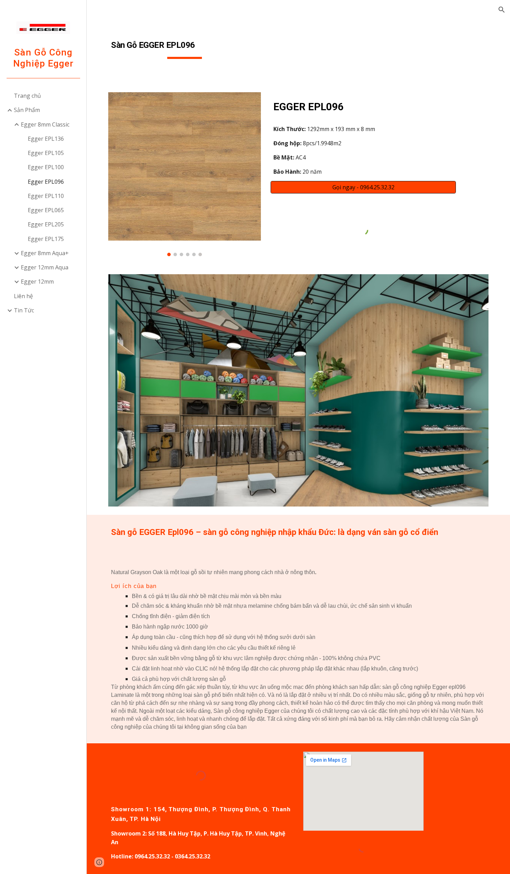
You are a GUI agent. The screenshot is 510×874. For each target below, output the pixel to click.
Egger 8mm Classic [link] (45, 124)
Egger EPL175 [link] (46, 239)
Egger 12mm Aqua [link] (44, 267)
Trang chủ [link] (27, 95)
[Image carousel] (184, 174)
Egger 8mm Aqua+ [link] (45, 253)
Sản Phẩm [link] (27, 110)
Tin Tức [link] (24, 310)
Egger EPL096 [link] (46, 181)
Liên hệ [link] (23, 296)
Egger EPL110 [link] (46, 196)
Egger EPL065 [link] (46, 210)
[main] (184, 45)
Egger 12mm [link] (37, 281)
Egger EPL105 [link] (46, 153)
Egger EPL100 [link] (46, 167)
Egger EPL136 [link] (46, 138)
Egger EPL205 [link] (46, 224)
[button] (501, 9)
